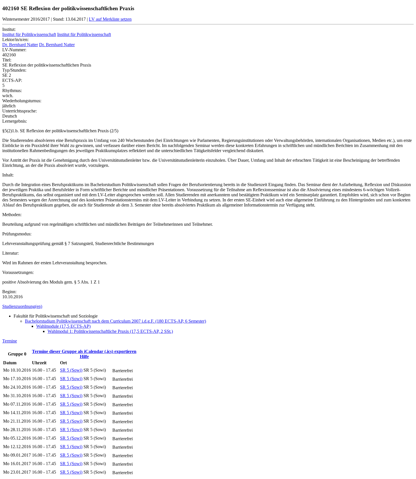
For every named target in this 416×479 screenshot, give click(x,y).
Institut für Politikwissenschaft (29, 34)
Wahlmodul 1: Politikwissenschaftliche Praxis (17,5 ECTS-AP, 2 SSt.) (110, 331)
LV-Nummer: (14, 49)
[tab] (208, 306)
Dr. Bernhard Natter (20, 44)
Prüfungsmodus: (16, 233)
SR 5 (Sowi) (71, 370)
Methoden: (12, 214)
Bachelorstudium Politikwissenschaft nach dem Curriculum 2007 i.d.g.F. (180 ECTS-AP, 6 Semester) (115, 321)
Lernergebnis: (14, 121)
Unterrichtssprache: (19, 110)
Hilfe (84, 356)
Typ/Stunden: (14, 70)
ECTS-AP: (12, 80)
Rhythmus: (12, 90)
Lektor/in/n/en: (15, 39)
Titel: (6, 60)
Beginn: (9, 291)
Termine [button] (9, 341)
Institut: (9, 29)
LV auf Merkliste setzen (110, 19)
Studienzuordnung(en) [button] (22, 306)
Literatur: (10, 253)
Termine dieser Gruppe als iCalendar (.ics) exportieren (84, 351)
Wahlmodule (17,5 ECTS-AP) (63, 326)
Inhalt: (8, 175)
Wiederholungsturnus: (21, 100)
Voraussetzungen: (18, 272)
